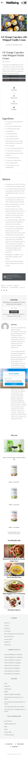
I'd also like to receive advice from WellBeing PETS (14, 381)
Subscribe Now (14, 384)
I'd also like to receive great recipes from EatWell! (14, 380)
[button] (14, 373)
